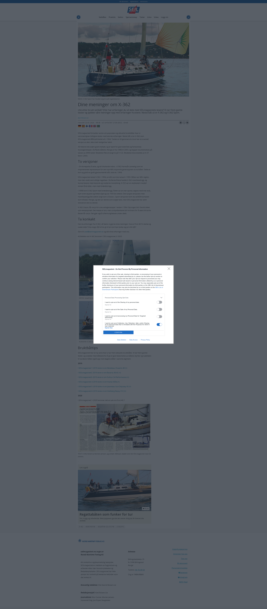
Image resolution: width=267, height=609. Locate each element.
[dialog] (133, 304)
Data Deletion (121, 340)
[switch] (159, 302)
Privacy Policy (145, 340)
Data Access (133, 340)
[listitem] (133, 298)
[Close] (170, 269)
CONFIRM (118, 332)
